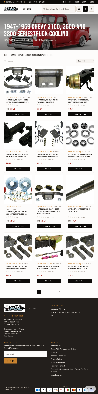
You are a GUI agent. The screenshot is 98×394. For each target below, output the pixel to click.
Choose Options (18, 114)
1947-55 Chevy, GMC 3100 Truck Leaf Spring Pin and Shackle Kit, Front (16, 268)
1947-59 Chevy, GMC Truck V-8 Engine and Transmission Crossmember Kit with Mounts (17, 101)
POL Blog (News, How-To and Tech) (65, 312)
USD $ (92, 2)
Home (5, 55)
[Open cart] (85, 9)
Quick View (18, 91)
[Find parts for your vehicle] (79, 9)
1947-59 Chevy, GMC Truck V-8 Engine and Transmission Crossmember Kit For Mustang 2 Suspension (49, 211)
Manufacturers (56, 375)
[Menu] (91, 9)
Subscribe (10, 361)
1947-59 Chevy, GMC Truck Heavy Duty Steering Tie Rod (79, 210)
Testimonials (56, 346)
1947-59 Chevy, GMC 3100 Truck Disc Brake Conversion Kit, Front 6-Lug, (16, 213)
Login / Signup (80, 2)
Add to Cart (49, 114)
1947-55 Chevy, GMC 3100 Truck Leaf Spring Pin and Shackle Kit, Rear (78, 268)
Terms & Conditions (58, 356)
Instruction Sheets (58, 309)
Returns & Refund (58, 366)
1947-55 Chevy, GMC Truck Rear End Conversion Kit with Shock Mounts (47, 155)
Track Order (66, 2)
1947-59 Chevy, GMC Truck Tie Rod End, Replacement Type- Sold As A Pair (17, 155)
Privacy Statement (58, 362)
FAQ (52, 316)
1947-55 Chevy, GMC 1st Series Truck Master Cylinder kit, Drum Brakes (48, 268)
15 (59, 292)
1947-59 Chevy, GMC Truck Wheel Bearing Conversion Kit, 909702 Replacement (80, 155)
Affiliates (54, 352)
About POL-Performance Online (63, 349)
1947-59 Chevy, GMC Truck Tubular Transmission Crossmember (47, 101)
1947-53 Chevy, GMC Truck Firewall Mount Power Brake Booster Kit (78, 101)
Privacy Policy (56, 359)
